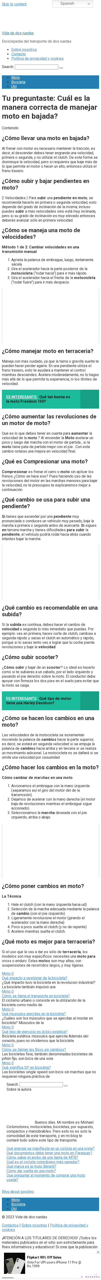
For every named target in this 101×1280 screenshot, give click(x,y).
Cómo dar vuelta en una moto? (31, 1171)
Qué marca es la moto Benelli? (31, 1166)
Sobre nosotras (34, 1225)
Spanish (66, 3)
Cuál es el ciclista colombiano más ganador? (43, 1162)
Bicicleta (18, 82)
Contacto (18, 54)
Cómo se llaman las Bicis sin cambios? (34, 1049)
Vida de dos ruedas (18, 33)
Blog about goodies (18, 1191)
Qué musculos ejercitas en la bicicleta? (34, 1014)
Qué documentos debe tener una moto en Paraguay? (49, 1153)
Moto (15, 77)
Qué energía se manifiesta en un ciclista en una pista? (50, 1148)
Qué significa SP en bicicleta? (26, 1067)
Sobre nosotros (24, 49)
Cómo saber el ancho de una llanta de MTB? (42, 1157)
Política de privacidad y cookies (37, 58)
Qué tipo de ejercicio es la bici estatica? (34, 1031)
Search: (8, 67)
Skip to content (14, 4)
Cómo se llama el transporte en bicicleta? (36, 996)
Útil (14, 86)
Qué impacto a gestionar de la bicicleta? (34, 978)
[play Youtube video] (50, 315)
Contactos (10, 1225)
